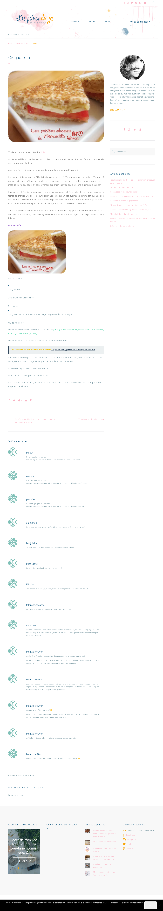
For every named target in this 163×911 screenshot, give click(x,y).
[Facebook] (124, 3)
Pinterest (130, 848)
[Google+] (140, 3)
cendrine (31, 625)
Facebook (130, 835)
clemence (31, 523)
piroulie (30, 476)
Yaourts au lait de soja (87, 419)
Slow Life (91, 22)
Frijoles (30, 584)
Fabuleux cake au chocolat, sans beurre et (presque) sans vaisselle (105, 834)
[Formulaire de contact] (145, 3)
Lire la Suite (116, 110)
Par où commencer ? (140, 22)
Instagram (131, 839)
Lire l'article (25, 859)
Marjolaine (31, 543)
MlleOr (29, 452)
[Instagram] (128, 3)
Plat (27, 43)
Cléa (43, 152)
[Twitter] (132, 3)
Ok (150, 905)
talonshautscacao (35, 605)
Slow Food (75, 22)
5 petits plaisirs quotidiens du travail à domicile (24, 846)
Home (10, 43)
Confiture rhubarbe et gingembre (124, 201)
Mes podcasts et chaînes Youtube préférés (128, 205)
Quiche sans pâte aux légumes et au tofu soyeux (130, 210)
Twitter (130, 844)
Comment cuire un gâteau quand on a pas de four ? (131, 196)
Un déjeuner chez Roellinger (121, 187)
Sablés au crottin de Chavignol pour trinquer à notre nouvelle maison (35, 420)
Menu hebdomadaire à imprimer (123, 214)
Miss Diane (32, 564)
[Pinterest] (136, 3)
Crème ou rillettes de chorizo (122, 226)
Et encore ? (107, 22)
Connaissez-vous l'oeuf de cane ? (124, 192)
